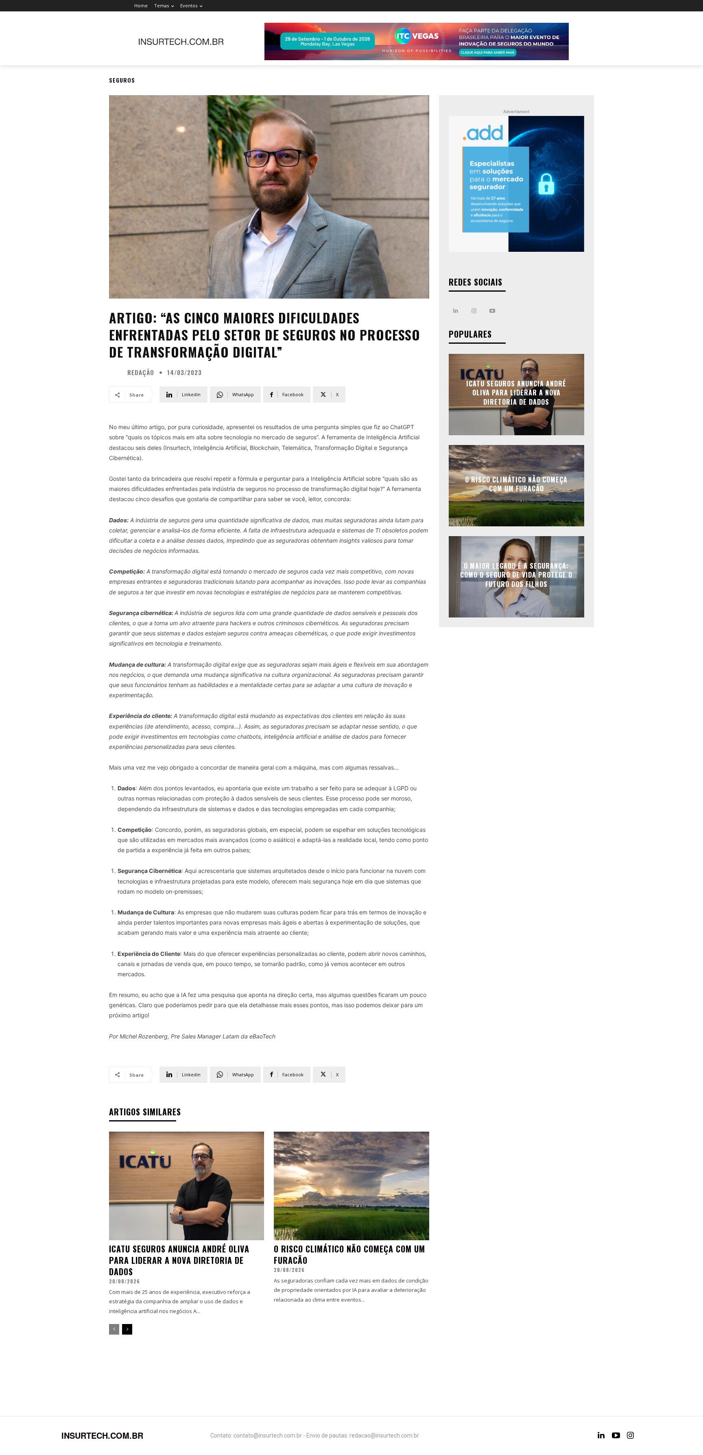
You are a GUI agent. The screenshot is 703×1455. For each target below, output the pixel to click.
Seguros (122, 80)
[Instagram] (474, 311)
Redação (140, 372)
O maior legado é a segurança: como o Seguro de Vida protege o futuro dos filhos (516, 575)
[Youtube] (492, 311)
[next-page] (127, 1329)
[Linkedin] (456, 311)
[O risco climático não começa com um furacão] (351, 1186)
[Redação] (117, 372)
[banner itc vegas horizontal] (416, 41)
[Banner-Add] (516, 183)
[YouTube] (616, 1435)
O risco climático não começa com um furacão (349, 1254)
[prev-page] (114, 1329)
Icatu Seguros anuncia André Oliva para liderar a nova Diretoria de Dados (179, 1260)
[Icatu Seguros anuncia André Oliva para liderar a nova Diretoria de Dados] (186, 1186)
